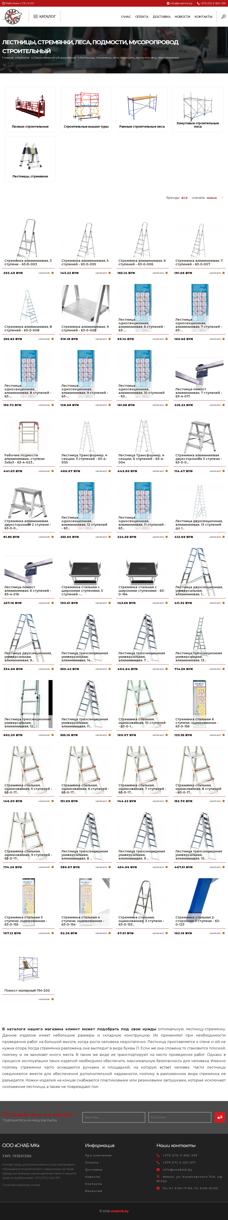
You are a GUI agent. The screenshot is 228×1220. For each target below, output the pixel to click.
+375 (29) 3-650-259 (213, 3)
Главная (8, 57)
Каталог (23, 57)
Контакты (203, 17)
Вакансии (93, 1191)
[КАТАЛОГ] (36, 16)
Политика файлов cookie (21, 1185)
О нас (126, 17)
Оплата (141, 17)
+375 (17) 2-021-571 (179, 1162)
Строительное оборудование (55, 57)
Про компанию (98, 1155)
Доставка (161, 17)
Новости (182, 17)
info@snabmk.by (181, 3)
